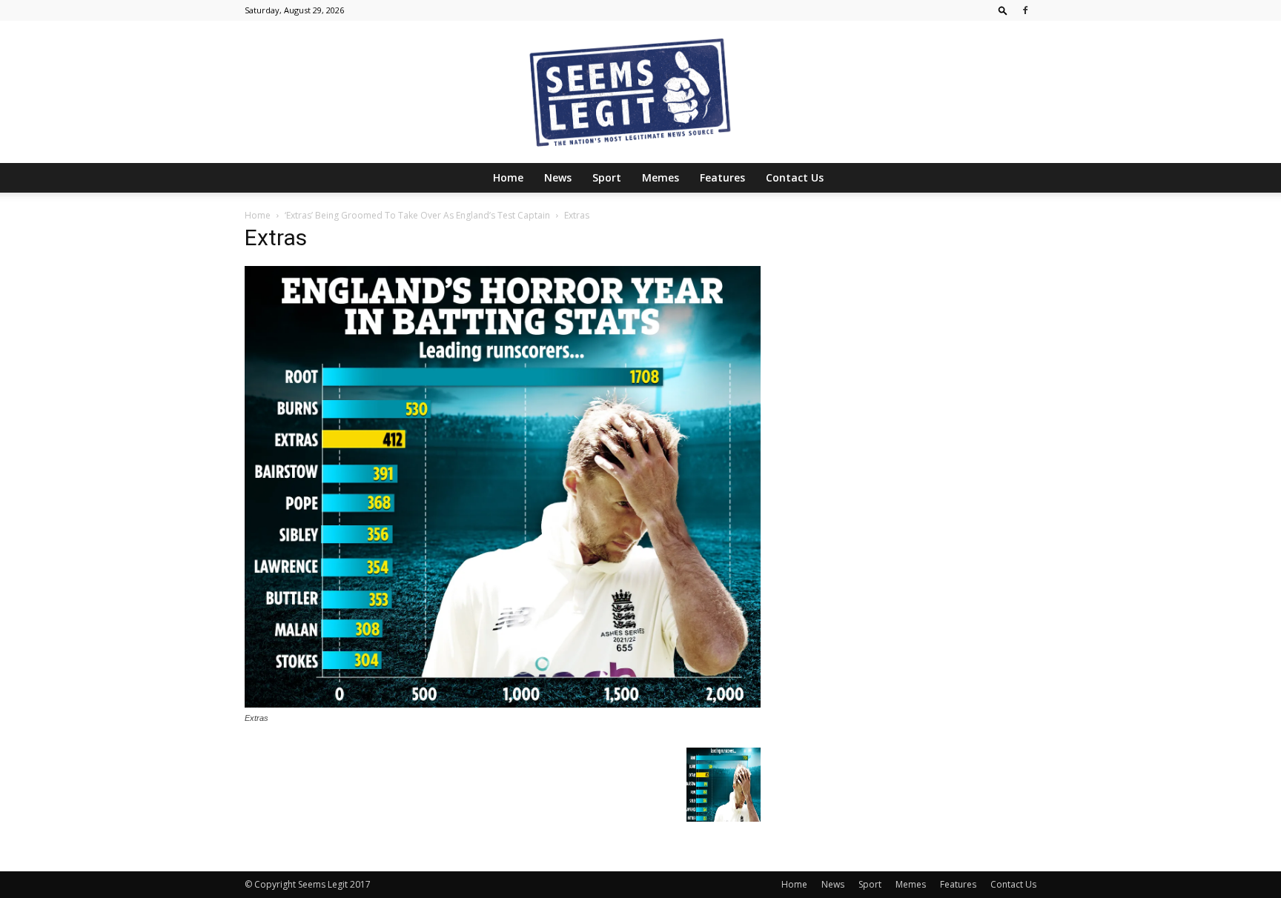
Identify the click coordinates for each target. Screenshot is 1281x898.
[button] (1003, 10)
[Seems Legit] (640, 92)
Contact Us (795, 177)
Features (722, 177)
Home (508, 177)
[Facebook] (1025, 10)
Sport (606, 177)
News (558, 177)
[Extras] (503, 704)
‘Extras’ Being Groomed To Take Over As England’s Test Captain (417, 215)
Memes (660, 177)
